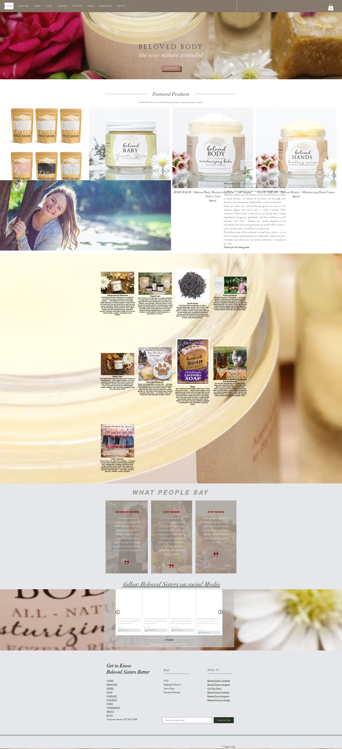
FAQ (166, 682)
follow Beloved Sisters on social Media (171, 584)
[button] (331, 7)
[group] (171, 155)
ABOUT (110, 713)
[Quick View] (45, 147)
